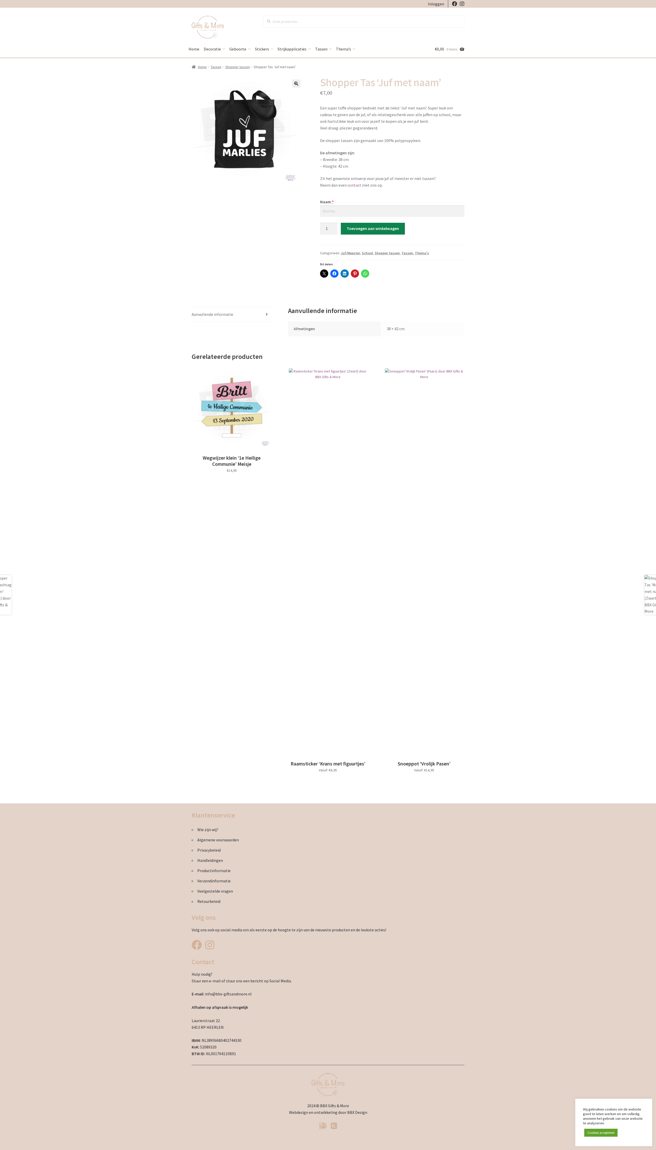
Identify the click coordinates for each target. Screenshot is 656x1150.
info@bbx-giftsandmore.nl (228, 993)
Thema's (422, 253)
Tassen (321, 49)
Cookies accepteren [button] (600, 1133)
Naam (327, 201)
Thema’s (343, 49)
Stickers (262, 49)
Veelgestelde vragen (215, 891)
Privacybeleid (209, 850)
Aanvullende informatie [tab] (212, 314)
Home (194, 49)
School (367, 253)
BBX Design (357, 1112)
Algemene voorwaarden (218, 839)
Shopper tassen (237, 67)
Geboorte (237, 49)
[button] (296, 83)
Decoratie (212, 49)
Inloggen (436, 3)
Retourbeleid (208, 901)
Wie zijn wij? (207, 829)
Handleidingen (210, 860)
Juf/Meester (350, 253)
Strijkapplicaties (292, 49)
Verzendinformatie (214, 880)
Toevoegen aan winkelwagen (373, 228)
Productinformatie (214, 870)
